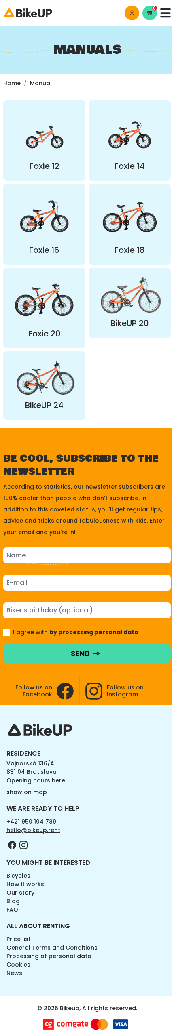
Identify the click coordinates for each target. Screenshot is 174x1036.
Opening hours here (35, 780)
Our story (20, 893)
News (14, 973)
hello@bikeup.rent (33, 830)
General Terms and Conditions (52, 948)
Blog (13, 901)
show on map (26, 792)
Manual (41, 83)
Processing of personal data (48, 956)
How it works (25, 884)
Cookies (18, 964)
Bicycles (18, 876)
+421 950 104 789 (31, 821)
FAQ (12, 910)
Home (12, 83)
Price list (18, 939)
